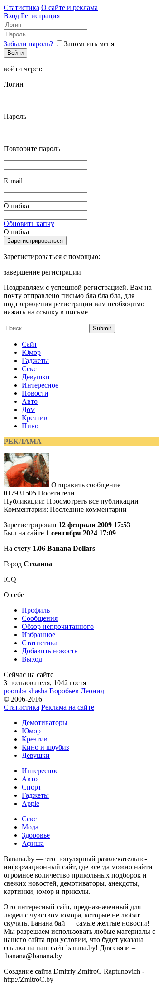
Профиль (36, 610)
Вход (11, 16)
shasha (38, 691)
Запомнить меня (89, 44)
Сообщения (40, 618)
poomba (15, 691)
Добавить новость (49, 651)
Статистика (21, 7)
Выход (32, 659)
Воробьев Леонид (76, 691)
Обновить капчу (29, 223)
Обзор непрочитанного (58, 626)
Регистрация (40, 16)
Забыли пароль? (28, 44)
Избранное (38, 634)
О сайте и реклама (69, 7)
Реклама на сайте (67, 707)
